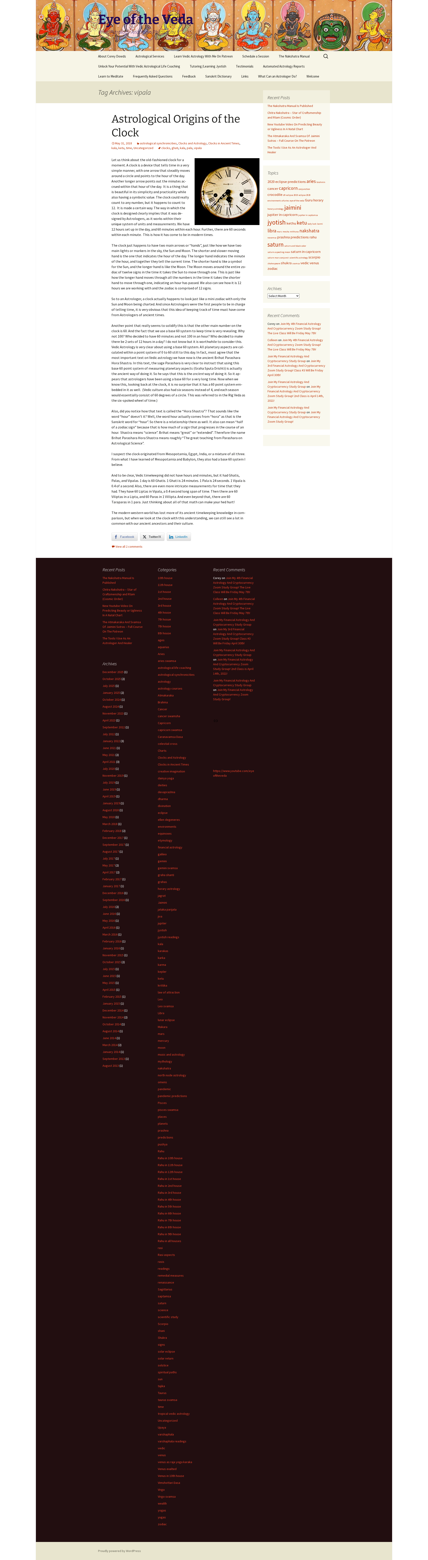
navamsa (272, 237)
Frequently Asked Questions (153, 76)
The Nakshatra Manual (294, 56)
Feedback (189, 76)
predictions (299, 237)
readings (164, 1269)
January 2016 (111, 948)
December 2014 (113, 1010)
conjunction (304, 189)
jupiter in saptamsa (308, 215)
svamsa (296, 263)
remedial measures (171, 1275)
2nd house (165, 599)
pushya (162, 1144)
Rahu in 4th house (169, 1200)
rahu (313, 237)
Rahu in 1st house (169, 1179)
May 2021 (109, 755)
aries (311, 181)
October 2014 (112, 1024)
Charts (162, 751)
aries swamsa (167, 661)
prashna (283, 237)
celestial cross (167, 744)
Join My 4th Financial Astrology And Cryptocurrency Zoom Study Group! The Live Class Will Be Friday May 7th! (294, 328)
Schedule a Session (255, 56)
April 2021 (109, 762)
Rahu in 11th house (170, 1165)
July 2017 (109, 858)
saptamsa (164, 1296)
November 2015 (113, 955)
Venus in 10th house (171, 1476)
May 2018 (109, 817)
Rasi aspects (166, 1255)
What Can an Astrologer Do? (277, 76)
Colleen (273, 340)
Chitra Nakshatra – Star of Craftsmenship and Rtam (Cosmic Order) (119, 594)
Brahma (163, 702)
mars (279, 231)
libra (272, 231)
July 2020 (109, 769)
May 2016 (109, 921)
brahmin (321, 182)
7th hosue (164, 619)
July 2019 (109, 782)
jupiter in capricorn (283, 214)
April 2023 (109, 720)
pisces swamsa (168, 1110)
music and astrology (171, 1054)
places (162, 1117)
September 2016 (114, 900)
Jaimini (162, 903)
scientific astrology (298, 257)
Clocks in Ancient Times (223, 143)
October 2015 (112, 962)
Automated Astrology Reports (284, 66)
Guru (309, 200)
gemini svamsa (168, 868)
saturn (276, 244)
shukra (286, 262)
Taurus (162, 1393)
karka (161, 958)
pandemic (164, 1089)
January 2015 (111, 1003)
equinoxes (165, 833)
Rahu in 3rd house (169, 1193)
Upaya (162, 1427)
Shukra (162, 1338)
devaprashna (166, 792)
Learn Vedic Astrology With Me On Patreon (203, 56)
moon (161, 1048)
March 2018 (110, 824)
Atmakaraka (166, 695)
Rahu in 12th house (170, 1172)
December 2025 (113, 672)
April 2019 (109, 796)
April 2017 (109, 872)
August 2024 (111, 706)
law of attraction (169, 992)
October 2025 (112, 679)
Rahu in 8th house (169, 1227)
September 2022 (114, 727)
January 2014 (111, 1052)
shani (161, 1331)
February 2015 (112, 997)
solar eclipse (166, 1351)
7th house (164, 626)
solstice (163, 1365)
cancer (273, 188)
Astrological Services (150, 56)
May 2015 (109, 983)
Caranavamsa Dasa (170, 737)
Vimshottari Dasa (169, 1483)
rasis (161, 1262)
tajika (161, 1386)
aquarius (163, 647)
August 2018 (111, 810)
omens (162, 1082)
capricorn (288, 188)
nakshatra (309, 231)
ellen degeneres (169, 820)
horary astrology (276, 208)
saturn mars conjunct (278, 257)
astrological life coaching (174, 668)
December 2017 (113, 838)
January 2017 (111, 886)
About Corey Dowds (112, 56)
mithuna (294, 231)
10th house (165, 578)
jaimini (292, 207)
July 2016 (109, 907)
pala (189, 148)
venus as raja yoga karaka (175, 1462)
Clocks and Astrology (192, 143)
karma (162, 965)
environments (167, 827)
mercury (163, 1041)
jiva (160, 916)
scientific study (168, 1317)
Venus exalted (167, 1469)
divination (164, 806)
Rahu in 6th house (169, 1213)
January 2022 (111, 741)
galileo (162, 854)
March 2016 (110, 934)
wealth (162, 1503)
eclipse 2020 (305, 195)
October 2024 (112, 700)
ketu (121, 148)
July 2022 (109, 734)
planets (163, 1124)
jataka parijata (167, 909)
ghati (175, 148)
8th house (164, 633)
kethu (291, 223)
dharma (163, 799)
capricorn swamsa (170, 730)
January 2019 (111, 803)
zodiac (273, 268)
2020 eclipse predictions (287, 181)
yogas (162, 1510)
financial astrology (170, 847)
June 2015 (109, 976)
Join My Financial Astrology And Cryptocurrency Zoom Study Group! (294, 417)
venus (314, 262)
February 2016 (112, 941)
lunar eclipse (166, 1020)
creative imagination (171, 771)
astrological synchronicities (158, 143)
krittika (162, 985)
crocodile (275, 194)
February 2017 (112, 879)
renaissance (166, 1282)
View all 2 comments (128, 547)
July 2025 (109, 686)
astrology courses (170, 688)
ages (161, 640)
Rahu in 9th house (169, 1234)
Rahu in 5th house (169, 1206)
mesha (286, 231)
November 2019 (113, 776)
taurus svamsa (167, 1400)
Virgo (161, 1490)
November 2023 (113, 713)
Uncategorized (143, 148)
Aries (161, 654)
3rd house (164, 606)
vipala (198, 148)
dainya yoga (166, 778)
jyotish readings (168, 937)
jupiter (162, 923)
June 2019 (109, 789)
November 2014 (113, 1017)
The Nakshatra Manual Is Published (290, 106)
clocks (165, 148)
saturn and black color (295, 245)
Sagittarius (165, 1289)
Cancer (162, 709)
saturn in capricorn (306, 251)
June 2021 (109, 748)
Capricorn (164, 723)
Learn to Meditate (110, 76)
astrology (164, 682)
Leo (160, 999)
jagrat (162, 896)
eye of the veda (297, 200)
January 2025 (111, 693)
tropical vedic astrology (174, 1414)
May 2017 (109, 865)
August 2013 (111, 1066)
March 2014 (110, 1045)
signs (161, 1345)
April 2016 (109, 927)
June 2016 (109, 914)
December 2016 (113, 893)
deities (162, 785)
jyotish (277, 222)
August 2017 (111, 852)
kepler (162, 972)
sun (160, 1379)
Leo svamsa (166, 1006)
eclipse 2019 (292, 195)
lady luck (312, 223)
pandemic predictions (172, 1096)
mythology (165, 1061)
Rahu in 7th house (169, 1220)
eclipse (163, 813)
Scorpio (163, 1324)
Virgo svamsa (167, 1496)
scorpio (314, 257)
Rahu (161, 1151)
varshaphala (166, 1434)
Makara (162, 1027)
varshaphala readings (172, 1441)
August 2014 (111, 1031)
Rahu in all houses (169, 1241)
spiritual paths (167, 1372)
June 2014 (109, 1038)
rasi (160, 1248)
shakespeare (274, 263)
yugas (162, 1517)
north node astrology (172, 1075)
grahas (162, 882)
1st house (164, 592)
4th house (164, 612)
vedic (304, 262)
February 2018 (112, 831)
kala (114, 148)
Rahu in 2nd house (170, 1186)
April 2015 (109, 990)
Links (245, 76)
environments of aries (278, 200)
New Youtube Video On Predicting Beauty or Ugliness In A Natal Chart (122, 610)
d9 (284, 195)
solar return (165, 1358)
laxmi (320, 223)
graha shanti (166, 875)
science (163, 1310)
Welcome (313, 76)
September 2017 (114, 845)
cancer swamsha (169, 716)
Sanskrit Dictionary (218, 76)
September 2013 (114, 1059)
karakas (163, 951)
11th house (165, 585)
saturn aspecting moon (279, 252)
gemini (162, 861)
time (129, 148)
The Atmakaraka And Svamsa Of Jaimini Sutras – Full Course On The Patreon (123, 626)
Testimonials (244, 66)
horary (318, 200)
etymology (165, 840)
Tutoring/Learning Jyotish (208, 66)
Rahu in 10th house (170, 1158)
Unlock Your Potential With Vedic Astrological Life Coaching (139, 66)
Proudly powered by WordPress (119, 1551)
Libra (161, 1013)
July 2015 (109, 969)
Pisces (162, 1103)
